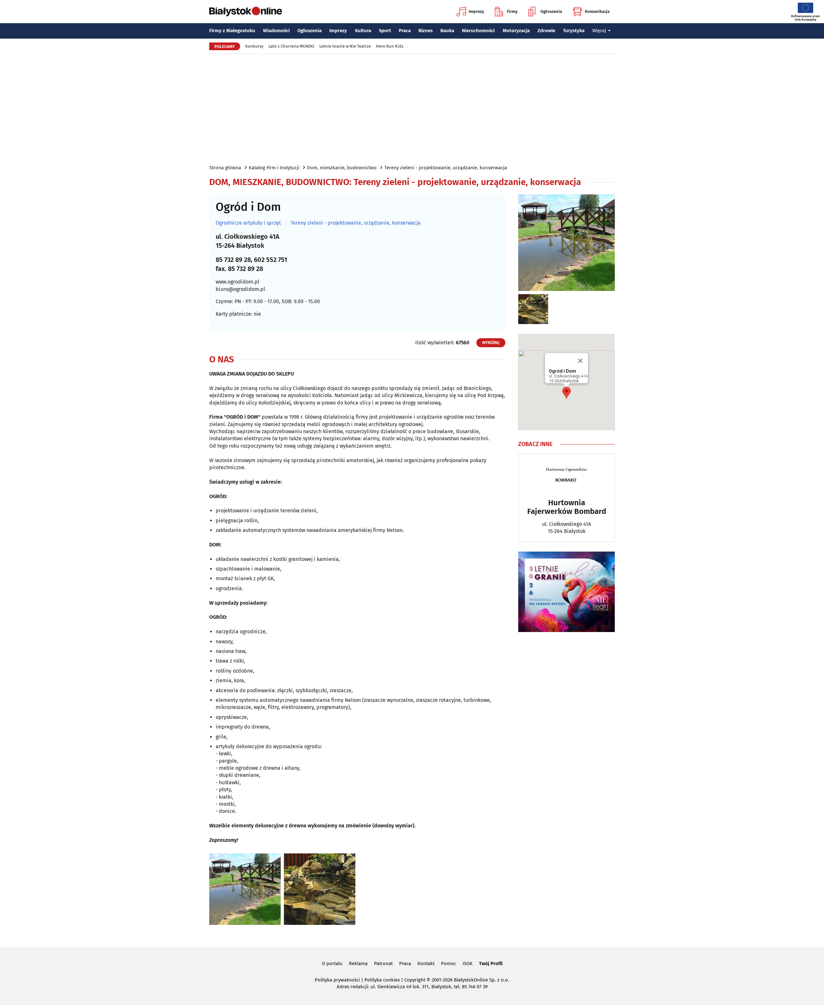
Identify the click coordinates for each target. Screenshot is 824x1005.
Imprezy (476, 11)
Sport (385, 30)
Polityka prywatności (337, 980)
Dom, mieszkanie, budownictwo (342, 168)
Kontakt (426, 963)
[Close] (580, 360)
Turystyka (574, 30)
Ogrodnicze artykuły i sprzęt (248, 223)
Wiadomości (276, 30)
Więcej (599, 30)
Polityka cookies (382, 980)
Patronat (383, 963)
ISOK (468, 963)
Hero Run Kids (389, 46)
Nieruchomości (478, 30)
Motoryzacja (516, 30)
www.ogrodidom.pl (237, 282)
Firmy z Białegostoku (232, 30)
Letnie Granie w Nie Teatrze (345, 46)
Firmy (512, 11)
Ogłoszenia (551, 11)
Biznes (425, 30)
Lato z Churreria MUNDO (291, 46)
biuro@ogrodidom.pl (240, 289)
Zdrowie (546, 30)
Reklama (358, 963)
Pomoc (448, 963)
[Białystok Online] (245, 11)
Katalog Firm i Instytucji (274, 168)
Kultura (363, 30)
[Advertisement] (412, 108)
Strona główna (225, 168)
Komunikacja (597, 11)
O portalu (332, 963)
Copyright (414, 980)
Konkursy (254, 46)
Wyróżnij (491, 342)
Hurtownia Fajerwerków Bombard (566, 507)
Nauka (447, 30)
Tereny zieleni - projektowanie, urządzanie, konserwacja (445, 168)
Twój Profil (490, 963)
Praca (405, 30)
